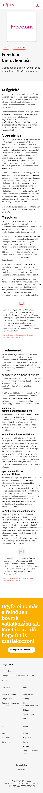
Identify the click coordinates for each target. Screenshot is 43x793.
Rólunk (26, 733)
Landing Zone (7, 671)
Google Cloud (7, 699)
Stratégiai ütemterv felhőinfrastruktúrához (18, 675)
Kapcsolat (27, 738)
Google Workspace (9, 694)
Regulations (21, 769)
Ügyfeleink (6, 742)
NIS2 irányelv (7, 738)
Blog (3, 733)
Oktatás (26, 710)
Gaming (26, 699)
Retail (25, 719)
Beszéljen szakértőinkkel (20, 650)
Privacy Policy (21, 765)
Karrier (26, 742)
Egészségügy (28, 694)
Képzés (4, 680)
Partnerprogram (29, 746)
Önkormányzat (29, 714)
